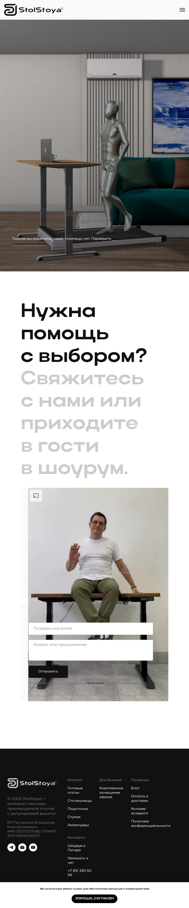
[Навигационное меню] (182, 10)
